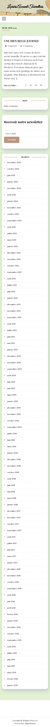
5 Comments (28, 46)
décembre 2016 (14, 569)
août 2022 (11, 278)
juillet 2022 (12, 285)
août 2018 (11, 479)
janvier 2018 (12, 504)
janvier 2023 (12, 246)
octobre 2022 (13, 266)
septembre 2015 (14, 640)
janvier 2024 (12, 201)
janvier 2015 (12, 685)
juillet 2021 (12, 330)
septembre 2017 (14, 530)
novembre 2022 (14, 259)
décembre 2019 (14, 408)
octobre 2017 (13, 524)
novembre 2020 (14, 362)
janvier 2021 (12, 349)
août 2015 (11, 646)
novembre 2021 (14, 311)
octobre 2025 (13, 169)
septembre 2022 (14, 272)
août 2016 (11, 595)
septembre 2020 (14, 369)
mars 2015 (11, 672)
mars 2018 (11, 498)
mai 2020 (11, 388)
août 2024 (11, 195)
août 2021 (11, 324)
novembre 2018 (14, 466)
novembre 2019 (14, 414)
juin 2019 (11, 440)
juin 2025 (11, 175)
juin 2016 (11, 601)
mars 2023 (11, 240)
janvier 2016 (12, 621)
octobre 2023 (13, 214)
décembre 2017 (13, 511)
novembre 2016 (14, 575)
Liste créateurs (11, 106)
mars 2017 (11, 556)
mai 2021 (11, 343)
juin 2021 (11, 337)
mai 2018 (11, 492)
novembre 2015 (14, 627)
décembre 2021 (13, 304)
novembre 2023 (14, 207)
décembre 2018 (14, 459)
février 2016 (12, 614)
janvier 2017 (12, 563)
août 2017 (11, 537)
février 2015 (12, 679)
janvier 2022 (12, 298)
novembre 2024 (14, 188)
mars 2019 (11, 446)
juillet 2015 (12, 653)
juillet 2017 (12, 543)
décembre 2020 (14, 356)
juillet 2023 (12, 233)
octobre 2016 (13, 582)
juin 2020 (11, 382)
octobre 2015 (13, 634)
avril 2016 (11, 608)
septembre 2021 (14, 317)
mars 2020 (11, 395)
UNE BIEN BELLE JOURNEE (21, 41)
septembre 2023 (14, 220)
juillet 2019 (12, 433)
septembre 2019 (14, 427)
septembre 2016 (14, 588)
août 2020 (11, 375)
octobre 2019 (13, 420)
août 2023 (11, 227)
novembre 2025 (14, 162)
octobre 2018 (13, 472)
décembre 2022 (14, 253)
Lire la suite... (10, 85)
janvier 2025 (12, 182)
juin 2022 (11, 291)
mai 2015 (11, 666)
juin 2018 (11, 485)
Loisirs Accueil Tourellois (25, 6)
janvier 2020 (12, 401)
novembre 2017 (14, 517)
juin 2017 (11, 550)
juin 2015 (11, 659)
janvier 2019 (12, 453)
